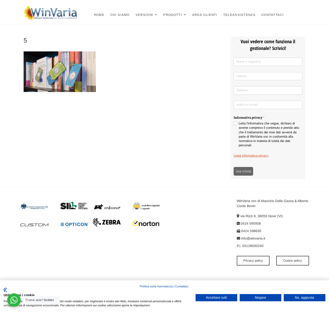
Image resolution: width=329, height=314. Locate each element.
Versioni (144, 15)
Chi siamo (120, 15)
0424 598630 (250, 231)
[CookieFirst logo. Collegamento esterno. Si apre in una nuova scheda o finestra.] (5, 290)
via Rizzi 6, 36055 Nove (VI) (261, 216)
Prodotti (172, 15)
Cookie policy (292, 260)
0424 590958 (250, 223)
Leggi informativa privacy (251, 155)
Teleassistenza (239, 15)
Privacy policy (253, 260)
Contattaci (272, 15)
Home (99, 15)
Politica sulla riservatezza (156, 286)
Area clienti (204, 15)
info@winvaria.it (252, 238)
